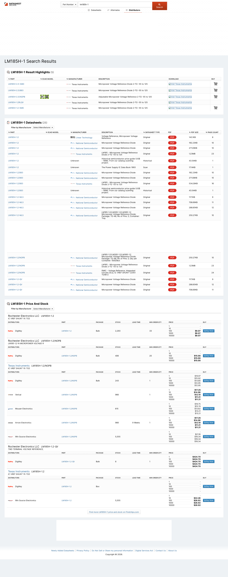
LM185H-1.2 (66, 331)
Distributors (134, 10)
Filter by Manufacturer (21, 127)
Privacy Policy (83, 550)
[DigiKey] (11, 331)
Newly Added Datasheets (62, 550)
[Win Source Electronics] (11, 436)
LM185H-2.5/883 (15, 90)
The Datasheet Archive (13, 4)
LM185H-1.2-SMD (16, 108)
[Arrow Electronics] (11, 422)
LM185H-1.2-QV (68, 461)
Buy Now (209, 331)
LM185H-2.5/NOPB (16, 97)
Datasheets (95, 10)
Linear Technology (83, 137)
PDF (172, 137)
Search (159, 7)
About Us (172, 550)
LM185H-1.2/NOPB (69, 356)
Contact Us (161, 550)
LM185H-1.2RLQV (16, 102)
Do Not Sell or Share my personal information (112, 550)
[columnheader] (23, 79)
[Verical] (11, 394)
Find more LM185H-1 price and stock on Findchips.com (114, 512)
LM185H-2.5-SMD (16, 84)
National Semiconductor (86, 143)
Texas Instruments (83, 154)
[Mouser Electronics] (11, 408)
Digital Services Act (144, 550)
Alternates (115, 10)
